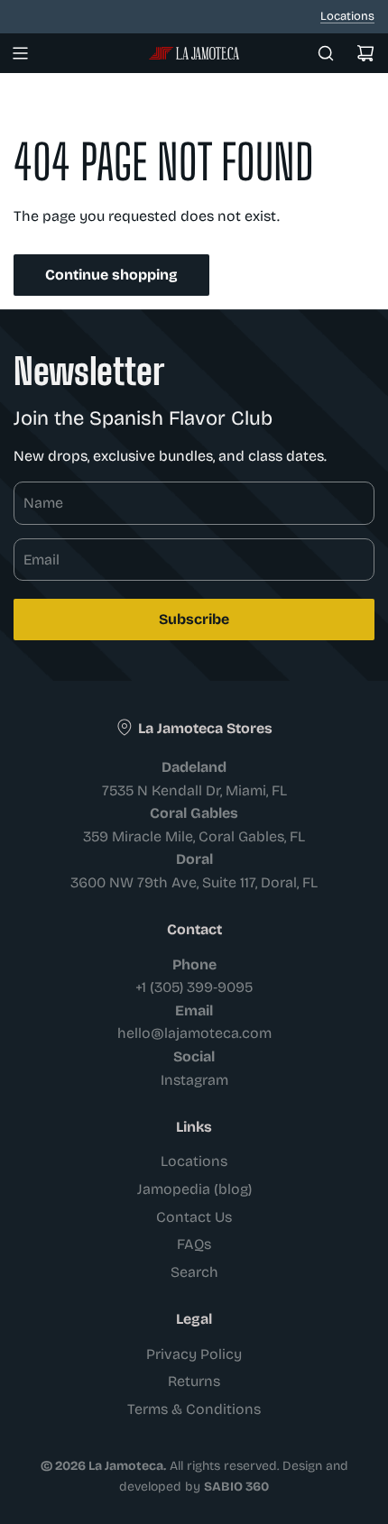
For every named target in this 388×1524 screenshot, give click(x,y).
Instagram (194, 1079)
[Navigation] (20, 53)
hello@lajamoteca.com (194, 1033)
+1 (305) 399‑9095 (194, 987)
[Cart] (365, 53)
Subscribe (194, 619)
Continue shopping (111, 274)
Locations (347, 16)
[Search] (326, 53)
